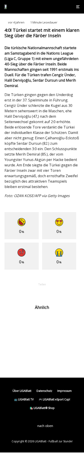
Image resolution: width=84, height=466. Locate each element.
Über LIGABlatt (22, 391)
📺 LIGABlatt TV (24, 399)
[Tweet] (30, 292)
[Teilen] (18, 292)
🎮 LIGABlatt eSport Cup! (54, 399)
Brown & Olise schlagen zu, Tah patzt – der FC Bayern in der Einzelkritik (48, 342)
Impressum (64, 391)
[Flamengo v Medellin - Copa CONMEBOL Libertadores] (11, 359)
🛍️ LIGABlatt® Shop (42, 408)
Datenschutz (44, 391)
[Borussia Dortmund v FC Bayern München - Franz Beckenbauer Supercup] (11, 340)
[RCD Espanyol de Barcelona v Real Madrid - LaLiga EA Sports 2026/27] (11, 321)
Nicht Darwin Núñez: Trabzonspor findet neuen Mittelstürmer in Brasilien (49, 361)
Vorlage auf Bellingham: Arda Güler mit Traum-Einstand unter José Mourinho (50, 323)
